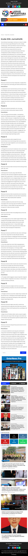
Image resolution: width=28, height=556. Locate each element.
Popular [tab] (14, 383)
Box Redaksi (8, 3)
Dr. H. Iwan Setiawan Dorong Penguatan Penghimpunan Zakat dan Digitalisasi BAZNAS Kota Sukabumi (13, 536)
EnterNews (22, 552)
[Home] (2, 25)
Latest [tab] (4, 383)
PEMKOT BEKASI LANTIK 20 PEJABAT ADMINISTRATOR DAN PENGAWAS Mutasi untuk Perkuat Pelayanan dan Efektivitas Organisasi (18, 399)
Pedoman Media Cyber (12, 4)
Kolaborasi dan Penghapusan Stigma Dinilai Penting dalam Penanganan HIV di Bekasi (17, 408)
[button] (5, 24)
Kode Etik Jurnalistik (16, 3)
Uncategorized (14, 386)
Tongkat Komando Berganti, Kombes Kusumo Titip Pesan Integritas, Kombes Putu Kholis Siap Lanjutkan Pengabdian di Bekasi (17, 390)
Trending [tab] (22, 383)
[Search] (24, 24)
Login (19, 4)
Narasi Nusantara (12, 468)
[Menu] (5, 24)
